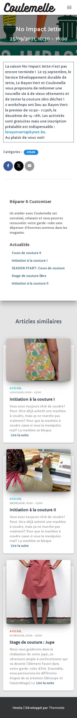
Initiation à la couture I (29, 260)
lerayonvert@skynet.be (25, 132)
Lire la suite (20, 435)
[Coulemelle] (31, 7)
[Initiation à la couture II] (38, 470)
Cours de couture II (26, 253)
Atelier (31, 152)
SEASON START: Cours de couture (38, 268)
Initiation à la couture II (30, 283)
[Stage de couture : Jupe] (38, 592)
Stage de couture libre (29, 276)
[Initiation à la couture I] (38, 359)
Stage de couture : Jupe (32, 642)
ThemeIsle (57, 708)
